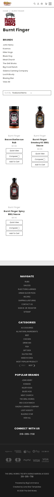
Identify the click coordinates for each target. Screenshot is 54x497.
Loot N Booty (8, 74)
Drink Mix (27, 343)
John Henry (8, 44)
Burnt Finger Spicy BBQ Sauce (14, 213)
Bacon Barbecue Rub (14, 141)
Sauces (27, 285)
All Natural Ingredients (27, 331)
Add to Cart (14, 161)
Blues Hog (7, 56)
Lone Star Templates (32, 487)
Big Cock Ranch (10, 67)
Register (32, 308)
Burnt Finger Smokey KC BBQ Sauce (40, 142)
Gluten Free (27, 354)
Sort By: (8, 92)
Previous (4, 494)
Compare (13, 156)
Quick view (14, 150)
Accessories (27, 328)
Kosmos (7, 48)
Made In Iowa (27, 358)
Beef (27, 335)
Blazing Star (8, 78)
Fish (27, 346)
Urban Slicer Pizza (27, 293)
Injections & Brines (27, 289)
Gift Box (27, 350)
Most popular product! (27, 361)
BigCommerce (32, 483)
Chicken (27, 339)
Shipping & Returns (27, 300)
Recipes (27, 297)
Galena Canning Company (15, 70)
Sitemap (27, 312)
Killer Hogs (8, 52)
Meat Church (9, 59)
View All (6, 81)
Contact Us (27, 304)
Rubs (27, 281)
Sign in (21, 308)
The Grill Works (10, 63)
